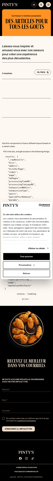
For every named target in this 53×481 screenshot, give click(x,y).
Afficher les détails (36, 248)
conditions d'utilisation (26, 420)
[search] (41, 4)
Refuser (26, 273)
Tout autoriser (26, 256)
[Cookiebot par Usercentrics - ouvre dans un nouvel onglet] (39, 205)
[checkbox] (3, 418)
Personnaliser (25, 265)
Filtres (41, 72)
